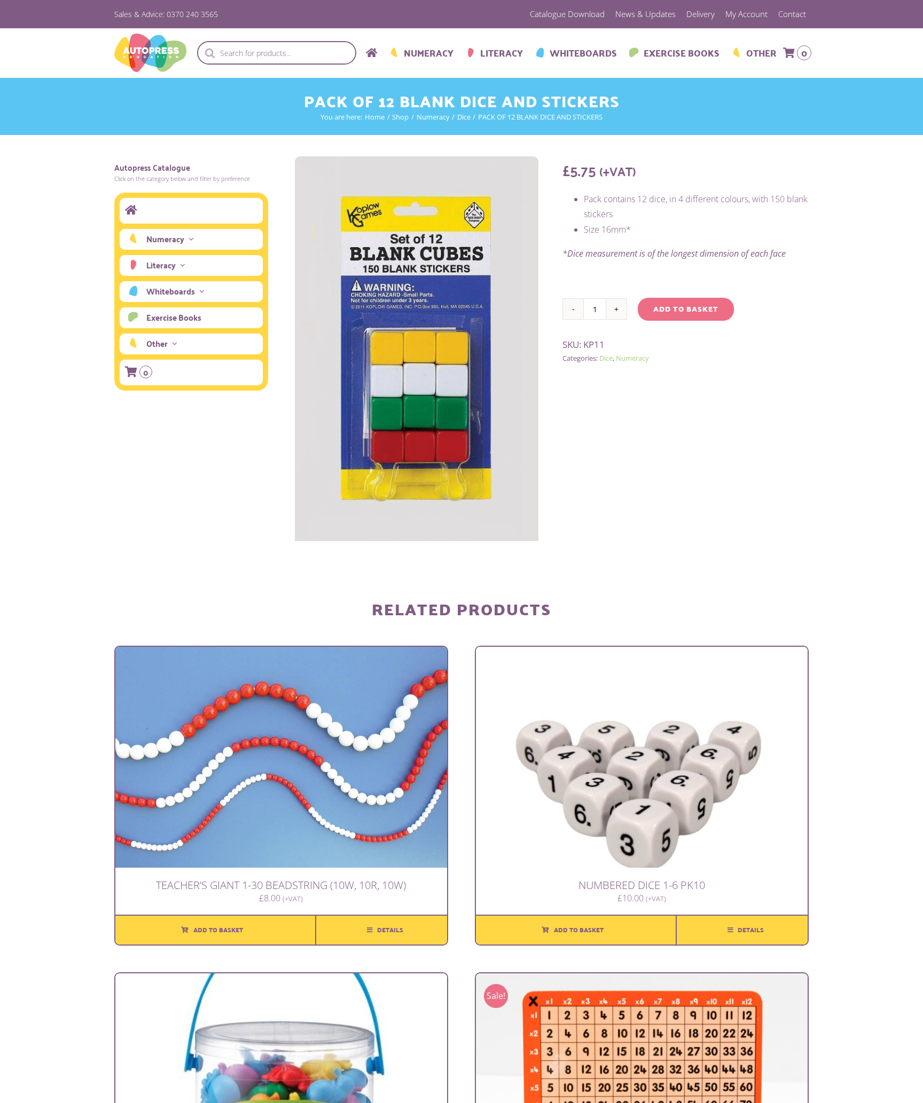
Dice (606, 358)
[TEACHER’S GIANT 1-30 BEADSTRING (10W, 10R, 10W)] (281, 654)
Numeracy (632, 358)
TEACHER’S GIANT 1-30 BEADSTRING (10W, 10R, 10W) (281, 885)
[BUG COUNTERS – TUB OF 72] (281, 981)
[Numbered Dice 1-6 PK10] (642, 654)
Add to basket (685, 309)
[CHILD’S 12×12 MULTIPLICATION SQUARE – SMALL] (642, 981)
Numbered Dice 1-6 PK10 (641, 885)
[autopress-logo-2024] (150, 38)
